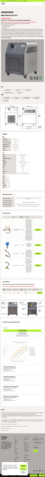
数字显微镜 (7, 97)
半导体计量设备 (27, 97)
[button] (41, 474)
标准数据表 (5, 475)
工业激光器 (16, 97)
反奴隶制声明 (17, 457)
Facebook (43, 471)
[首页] (3, 4)
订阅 (35, 450)
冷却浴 (6, 100)
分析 (15, 439)
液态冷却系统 (26, 439)
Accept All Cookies (23, 466)
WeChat (37, 471)
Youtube (40, 471)
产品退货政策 (26, 455)
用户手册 (13, 475)
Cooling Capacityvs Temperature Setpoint (22, 331)
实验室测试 (37, 97)
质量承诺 (25, 457)
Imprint (16, 459)
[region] (15, 468)
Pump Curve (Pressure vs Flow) (22, 335)
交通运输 (16, 452)
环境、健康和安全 (27, 459)
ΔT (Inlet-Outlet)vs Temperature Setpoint (22, 333)
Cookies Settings (23, 472)
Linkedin (34, 471)
